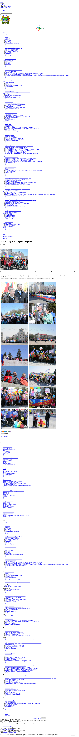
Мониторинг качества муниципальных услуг (15, 164)
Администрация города (8, 447)
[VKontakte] (1, 431)
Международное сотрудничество (10, 486)
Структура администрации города (12, 97)
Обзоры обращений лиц (10, 217)
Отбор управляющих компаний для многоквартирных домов (18, 178)
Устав (6, 37)
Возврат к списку (4, 436)
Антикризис (5, 461)
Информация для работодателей (12, 69)
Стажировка (8, 64)
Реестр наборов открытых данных (12, 224)
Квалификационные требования (12, 66)
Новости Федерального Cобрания (12, 80)
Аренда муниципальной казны (11, 176)
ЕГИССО (7, 120)
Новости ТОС (6, 492)
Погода (4, 462)
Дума (4, 81)
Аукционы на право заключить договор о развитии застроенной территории (21, 185)
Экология (5, 514)
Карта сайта (7, 229)
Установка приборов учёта (8, 512)
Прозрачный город (9, 55)
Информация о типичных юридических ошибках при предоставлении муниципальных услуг (25, 170)
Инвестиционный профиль (11, 212)
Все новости (5, 445)
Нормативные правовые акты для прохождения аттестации (17, 141)
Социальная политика (7, 459)
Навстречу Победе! (7, 463)
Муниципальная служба (8, 60)
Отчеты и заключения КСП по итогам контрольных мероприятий (19, 127)
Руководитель (8, 124)
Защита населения (9, 106)
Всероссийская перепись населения (10, 471)
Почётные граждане (9, 45)
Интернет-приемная (9, 91)
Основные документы (10, 142)
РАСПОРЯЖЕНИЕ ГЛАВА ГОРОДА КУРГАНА (15, 151)
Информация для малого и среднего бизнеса (12, 481)
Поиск (4, 227)
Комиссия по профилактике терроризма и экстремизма (14, 483)
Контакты (7, 118)
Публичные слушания (7, 507)
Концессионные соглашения (11, 181)
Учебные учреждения (10, 72)
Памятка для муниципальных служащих (13, 78)
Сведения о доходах (9, 129)
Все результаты (3, 15)
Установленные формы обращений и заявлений (15, 104)
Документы (5, 134)
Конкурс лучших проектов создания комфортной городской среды (17, 485)
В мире (4, 469)
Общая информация (9, 34)
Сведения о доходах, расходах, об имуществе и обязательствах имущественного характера (24, 73)
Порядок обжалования (10, 136)
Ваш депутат (8, 84)
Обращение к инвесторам (10, 193)
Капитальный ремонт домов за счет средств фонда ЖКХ (17, 179)
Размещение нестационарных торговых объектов (15, 183)
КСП (4, 121)
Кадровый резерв (9, 61)
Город (4, 32)
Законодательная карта (10, 221)
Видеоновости (8, 53)
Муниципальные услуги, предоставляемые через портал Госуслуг (19, 159)
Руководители (8, 98)
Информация (5, 10)
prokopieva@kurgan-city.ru (8, 729)
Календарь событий (9, 56)
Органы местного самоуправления (10, 497)
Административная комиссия (9, 464)
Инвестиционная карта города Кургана (13, 198)
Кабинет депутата (9, 86)
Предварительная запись (10, 167)
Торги (4, 173)
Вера (4, 470)
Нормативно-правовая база (11, 219)
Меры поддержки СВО (10, 162)
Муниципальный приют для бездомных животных (13, 491)
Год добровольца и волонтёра (9, 473)
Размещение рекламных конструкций (13, 180)
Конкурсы (7, 63)
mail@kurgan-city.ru (7, 722)
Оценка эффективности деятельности (13, 105)
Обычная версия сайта (5, 7)
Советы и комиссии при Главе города (13, 95)
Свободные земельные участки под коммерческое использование (19, 187)
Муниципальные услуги (8, 488)
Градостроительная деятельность (12, 43)
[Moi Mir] (5, 431)
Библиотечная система (7, 466)
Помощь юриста (6, 503)
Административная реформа (11, 110)
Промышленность (7, 505)
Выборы (4, 472)
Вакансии (7, 62)
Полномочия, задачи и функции (12, 108)
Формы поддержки (9, 204)
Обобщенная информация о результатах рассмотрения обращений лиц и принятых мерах (24, 218)
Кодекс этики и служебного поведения (13, 132)
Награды (7, 54)
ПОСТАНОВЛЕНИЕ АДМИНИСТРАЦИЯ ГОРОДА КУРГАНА (19, 146)
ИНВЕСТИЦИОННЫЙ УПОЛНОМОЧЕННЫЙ (15, 192)
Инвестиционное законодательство (12, 201)
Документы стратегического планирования (14, 139)
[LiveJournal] (6, 431)
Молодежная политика (8, 487)
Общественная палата (7, 454)
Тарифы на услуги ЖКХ (10, 145)
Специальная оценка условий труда (12, 131)
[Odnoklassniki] (3, 431)
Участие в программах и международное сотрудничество (17, 116)
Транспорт (5, 455)
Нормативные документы (10, 130)
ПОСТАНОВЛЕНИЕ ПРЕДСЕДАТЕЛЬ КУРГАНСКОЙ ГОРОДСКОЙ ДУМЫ (22, 149)
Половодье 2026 (6, 502)
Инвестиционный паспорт (11, 197)
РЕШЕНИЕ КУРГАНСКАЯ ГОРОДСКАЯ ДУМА (16, 147)
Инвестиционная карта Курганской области (14, 195)
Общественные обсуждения (9, 495)
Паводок (5, 499)
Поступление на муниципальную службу (14, 65)
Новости (7, 83)
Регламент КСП (8, 125)
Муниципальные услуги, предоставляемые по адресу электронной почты (20, 158)
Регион (4, 510)
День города (5, 477)
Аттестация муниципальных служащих (13, 70)
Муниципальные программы (11, 140)
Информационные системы (11, 113)
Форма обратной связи (10, 208)
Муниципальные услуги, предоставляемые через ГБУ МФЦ (18, 160)
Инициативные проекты (10, 59)
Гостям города (8, 44)
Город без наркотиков (7, 460)
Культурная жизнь (7, 452)
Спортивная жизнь (7, 451)
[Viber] (10, 431)
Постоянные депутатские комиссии (12, 88)
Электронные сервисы (10, 165)
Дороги (4, 450)
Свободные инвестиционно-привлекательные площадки (17, 203)
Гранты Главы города (7, 456)
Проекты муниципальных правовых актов (14, 103)
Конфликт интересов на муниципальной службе (15, 76)
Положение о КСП (9, 122)
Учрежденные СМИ (9, 114)
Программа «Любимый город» (11, 49)
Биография (7, 94)
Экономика (7, 39)
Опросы (7, 57)
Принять (72, 735)
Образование (5, 453)
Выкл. (9, 6)
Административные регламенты (12, 143)
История (7, 35)
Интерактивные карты (10, 225)
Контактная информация (10, 71)
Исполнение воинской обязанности (10, 482)
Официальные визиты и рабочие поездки (14, 115)
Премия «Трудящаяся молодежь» (12, 50)
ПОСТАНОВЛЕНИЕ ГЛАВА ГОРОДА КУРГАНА (16, 148)
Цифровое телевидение (8, 513)
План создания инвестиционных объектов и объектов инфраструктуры (20, 200)
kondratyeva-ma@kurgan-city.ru (9, 732)
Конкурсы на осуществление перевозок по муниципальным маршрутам (20, 182)
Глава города (5, 93)
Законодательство (9, 67)
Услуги (4, 156)
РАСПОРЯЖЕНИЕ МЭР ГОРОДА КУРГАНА (15, 152)
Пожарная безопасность (8, 501)
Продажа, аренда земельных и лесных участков (15, 174)
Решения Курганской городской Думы (13, 89)
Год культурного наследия (8, 474)
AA (1, 4)
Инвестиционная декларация (11, 196)
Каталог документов (9, 135)
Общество (5, 496)
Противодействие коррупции (11, 51)
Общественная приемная (10, 119)
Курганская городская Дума (9, 449)
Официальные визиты (7, 498)
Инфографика (8, 40)
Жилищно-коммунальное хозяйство (10, 458)
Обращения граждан (7, 213)
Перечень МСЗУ (8, 172)
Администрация (6, 96)
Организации (8, 41)
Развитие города (8, 42)
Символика (7, 38)
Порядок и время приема (10, 215)
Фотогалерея (8, 52)
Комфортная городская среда (9, 484)
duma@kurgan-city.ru (7, 726)
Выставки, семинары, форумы (11, 205)
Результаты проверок (9, 111)
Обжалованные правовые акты (12, 137)
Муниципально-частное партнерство (13, 211)
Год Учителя (5, 476)
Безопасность (6, 465)
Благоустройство (6, 467)
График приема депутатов (10, 87)
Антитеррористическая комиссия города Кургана (15, 107)
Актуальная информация (10, 33)
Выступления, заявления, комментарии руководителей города (16, 515)
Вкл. (7, 6)
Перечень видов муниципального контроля (14, 163)
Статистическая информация (11, 117)
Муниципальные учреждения (9, 490)
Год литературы (6, 475)
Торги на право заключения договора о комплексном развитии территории (21, 186)
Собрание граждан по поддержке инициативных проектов (17, 92)
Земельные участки (7, 480)
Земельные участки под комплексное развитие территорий (17, 189)
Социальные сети (9, 222)
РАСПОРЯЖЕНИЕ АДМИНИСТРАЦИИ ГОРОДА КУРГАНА (18, 150)
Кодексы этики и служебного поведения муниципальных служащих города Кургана (23, 74)
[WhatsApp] (8, 431)
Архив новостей (6, 516)
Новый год (5, 494)
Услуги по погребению (10, 171)
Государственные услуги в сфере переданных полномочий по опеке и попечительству (23, 161)
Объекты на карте (9, 102)
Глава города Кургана (7, 448)
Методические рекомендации (11, 77)
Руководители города (9, 46)
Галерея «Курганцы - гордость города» (13, 48)
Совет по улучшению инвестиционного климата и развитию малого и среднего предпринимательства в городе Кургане (30, 194)
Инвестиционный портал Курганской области (15, 206)
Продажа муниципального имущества (13, 175)
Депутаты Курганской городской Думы (13, 85)
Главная (4, 231)
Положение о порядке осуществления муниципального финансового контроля (22, 128)
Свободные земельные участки (12, 190)
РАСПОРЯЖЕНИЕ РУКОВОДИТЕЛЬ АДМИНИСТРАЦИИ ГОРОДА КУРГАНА (22, 153)
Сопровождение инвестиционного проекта (14, 202)
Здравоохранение (6, 479)
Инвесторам (5, 191)
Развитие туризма (6, 509)
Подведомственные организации (12, 100)
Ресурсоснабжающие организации (12, 210)
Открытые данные (7, 223)
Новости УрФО (6, 493)
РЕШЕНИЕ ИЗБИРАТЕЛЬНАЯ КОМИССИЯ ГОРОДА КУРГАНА (19, 154)
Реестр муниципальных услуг (11, 157)
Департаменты (8, 99)
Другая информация (9, 168)
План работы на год (9, 126)
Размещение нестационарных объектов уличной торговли (17, 184)
